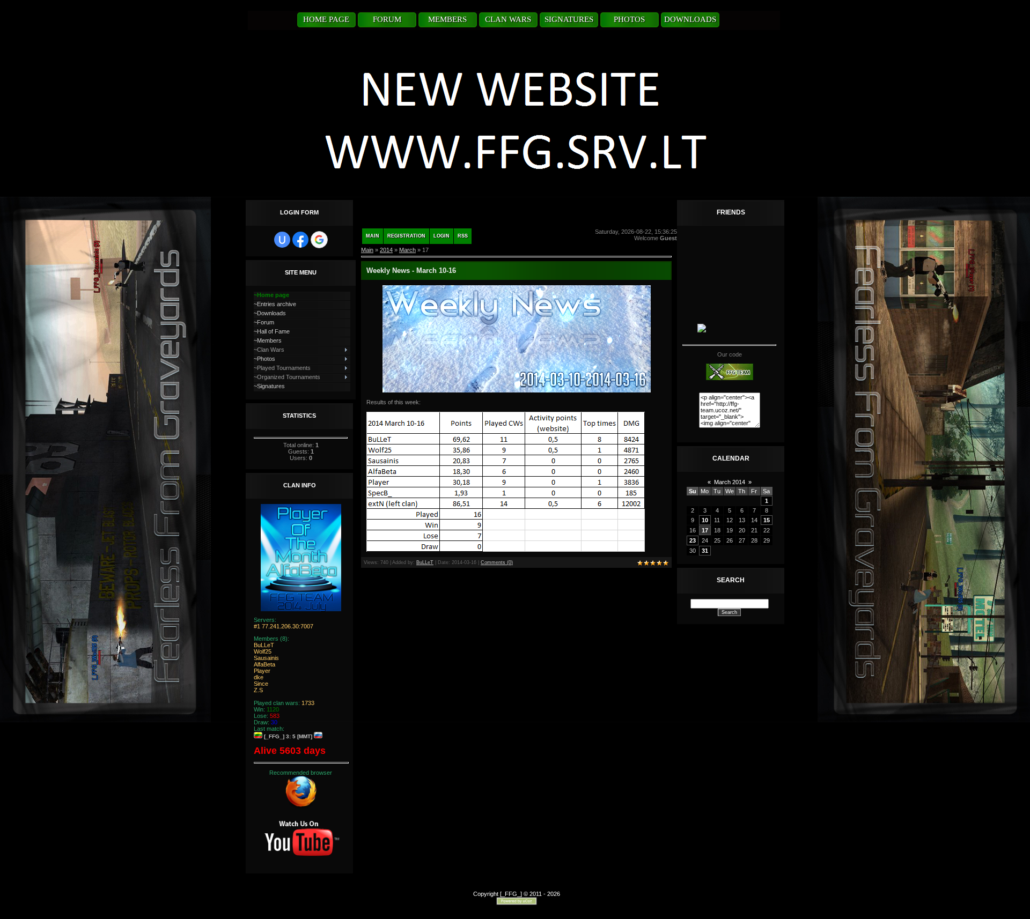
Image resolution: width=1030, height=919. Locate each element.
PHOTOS (629, 19)
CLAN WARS (508, 19)
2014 (386, 250)
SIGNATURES (569, 19)
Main (372, 236)
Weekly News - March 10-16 (411, 270)
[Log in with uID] (282, 240)
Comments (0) (497, 562)
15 (766, 520)
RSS (463, 236)
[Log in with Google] (319, 239)
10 (705, 520)
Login (441, 236)
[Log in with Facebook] (300, 240)
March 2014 (729, 482)
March (407, 250)
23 (692, 540)
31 (705, 550)
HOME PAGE (326, 19)
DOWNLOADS (690, 19)
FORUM (387, 19)
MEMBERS (447, 19)
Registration (406, 236)
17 (705, 530)
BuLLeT (424, 562)
